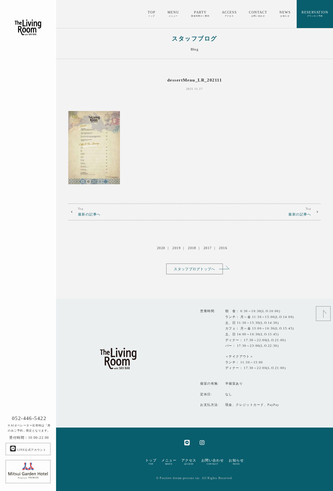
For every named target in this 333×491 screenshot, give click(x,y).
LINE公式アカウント (31, 449)
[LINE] (187, 442)
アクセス (188, 461)
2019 (176, 248)
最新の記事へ (89, 211)
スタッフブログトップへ (194, 269)
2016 (223, 248)
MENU (173, 13)
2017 (208, 248)
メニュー (168, 461)
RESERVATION (315, 13)
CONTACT (258, 13)
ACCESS (229, 13)
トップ (151, 461)
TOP (151, 13)
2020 (161, 248)
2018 (192, 248)
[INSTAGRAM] (202, 442)
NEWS (285, 13)
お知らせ (236, 461)
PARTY (200, 13)
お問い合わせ (212, 461)
